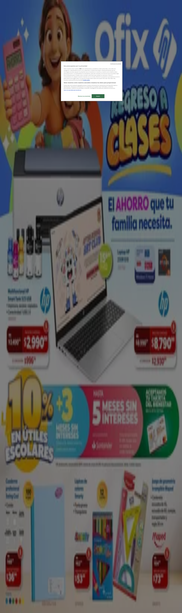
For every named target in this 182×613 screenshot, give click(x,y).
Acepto (98, 96)
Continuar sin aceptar (115, 63)
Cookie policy (86, 80)
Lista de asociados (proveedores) (72, 90)
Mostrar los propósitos (84, 96)
